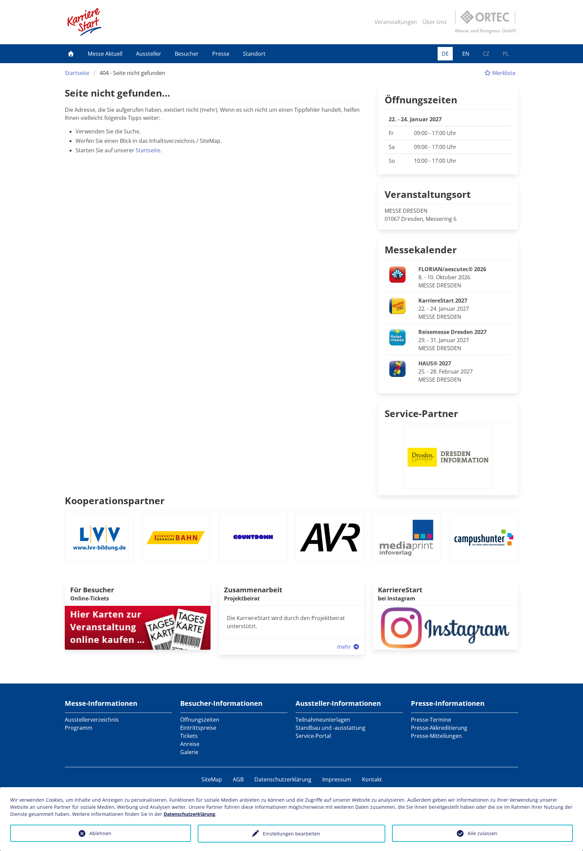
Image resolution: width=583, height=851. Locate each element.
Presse (220, 53)
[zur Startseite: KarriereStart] (84, 22)
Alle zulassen (482, 833)
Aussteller (148, 53)
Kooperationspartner (115, 500)
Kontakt (372, 779)
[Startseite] (70, 53)
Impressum (336, 779)
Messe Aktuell (105, 53)
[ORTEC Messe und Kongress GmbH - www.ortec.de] (485, 22)
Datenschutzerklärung (282, 779)
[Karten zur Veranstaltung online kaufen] (138, 627)
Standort (254, 53)
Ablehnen (100, 833)
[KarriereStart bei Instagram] (445, 627)
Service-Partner (421, 413)
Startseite (77, 73)
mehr (344, 646)
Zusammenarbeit (253, 589)
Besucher (187, 53)
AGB (238, 779)
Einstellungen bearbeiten (291, 833)
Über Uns (434, 22)
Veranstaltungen (395, 22)
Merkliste (503, 73)
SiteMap (211, 779)
